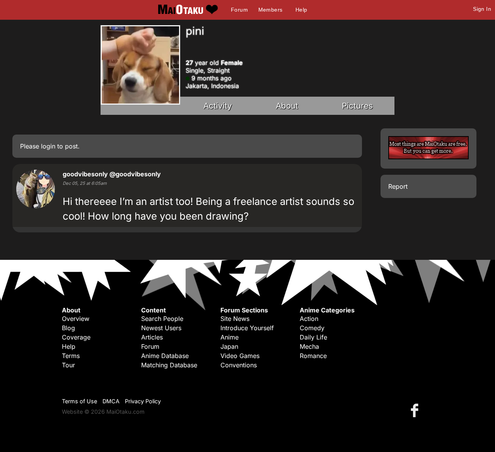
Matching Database (169, 365)
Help (301, 10)
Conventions (238, 365)
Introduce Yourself (247, 328)
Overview (75, 318)
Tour (68, 365)
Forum (239, 10)
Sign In (482, 9)
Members (270, 10)
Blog (68, 328)
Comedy (312, 328)
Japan (229, 346)
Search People (162, 318)
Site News (234, 318)
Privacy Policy (143, 401)
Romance (313, 356)
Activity (217, 106)
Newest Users (161, 328)
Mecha (309, 346)
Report (398, 186)
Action (309, 318)
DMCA (110, 401)
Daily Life (313, 337)
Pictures (357, 106)
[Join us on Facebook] (416, 410)
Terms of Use (79, 401)
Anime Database (165, 356)
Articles (152, 337)
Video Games (239, 356)
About (287, 106)
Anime (229, 337)
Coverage (76, 337)
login (48, 146)
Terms (71, 356)
